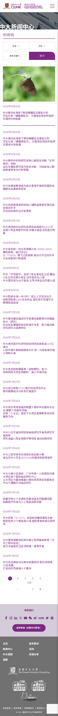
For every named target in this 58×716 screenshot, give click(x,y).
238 (29, 582)
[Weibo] (35, 618)
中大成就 (8, 654)
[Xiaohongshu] (41, 618)
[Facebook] (6, 618)
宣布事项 (34, 643)
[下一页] (33, 589)
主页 (5, 643)
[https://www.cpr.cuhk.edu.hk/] (33, 6)
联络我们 (40, 708)
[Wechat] (30, 618)
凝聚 (5, 659)
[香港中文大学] (12, 6)
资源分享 (34, 654)
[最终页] (40, 589)
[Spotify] (52, 618)
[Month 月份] (42, 49)
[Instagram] (11, 618)
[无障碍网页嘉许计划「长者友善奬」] (38, 685)
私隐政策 (7, 708)
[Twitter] (20, 618)
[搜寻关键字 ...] (16, 56)
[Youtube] (25, 618)
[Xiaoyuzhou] (47, 618)
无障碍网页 (29, 708)
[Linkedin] (15, 618)
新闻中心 (8, 649)
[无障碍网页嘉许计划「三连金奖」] (19, 685)
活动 (31, 649)
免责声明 (17, 708)
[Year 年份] (16, 49)
